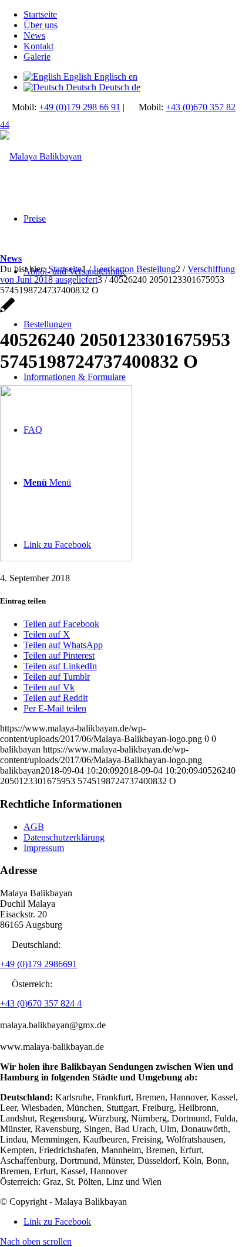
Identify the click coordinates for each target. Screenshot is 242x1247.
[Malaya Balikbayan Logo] (41, 156)
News (34, 35)
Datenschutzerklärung (64, 837)
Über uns (40, 25)
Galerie (37, 57)
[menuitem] (132, 14)
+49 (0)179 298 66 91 (79, 107)
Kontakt (38, 46)
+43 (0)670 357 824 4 (41, 1003)
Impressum (43, 848)
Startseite (40, 14)
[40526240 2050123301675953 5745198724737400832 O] (7, 311)
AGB (33, 827)
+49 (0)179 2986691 (38, 964)
